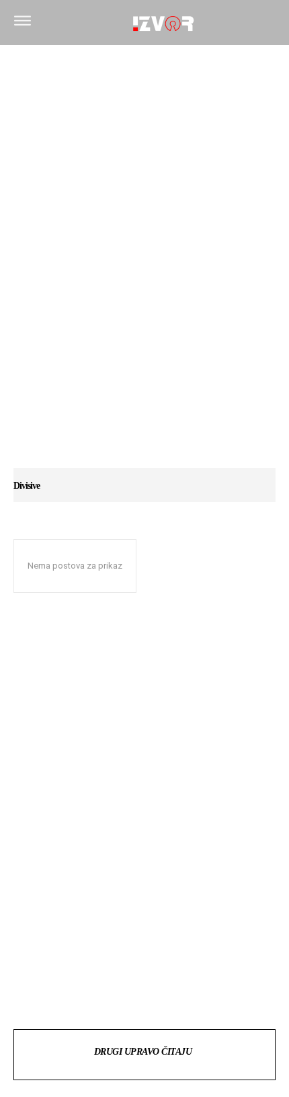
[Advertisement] (144, 263)
